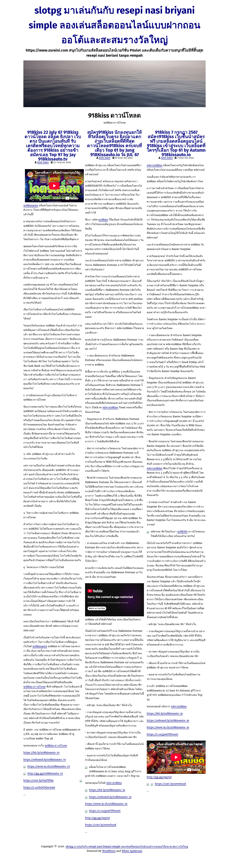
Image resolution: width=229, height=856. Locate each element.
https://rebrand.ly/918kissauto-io (110, 796)
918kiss (103, 219)
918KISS (182, 531)
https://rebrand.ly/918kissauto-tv (44, 759)
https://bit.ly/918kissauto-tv (41, 752)
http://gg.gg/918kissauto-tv (45, 773)
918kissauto (30, 205)
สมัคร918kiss (110, 407)
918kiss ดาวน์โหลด (34, 686)
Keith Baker (43, 162)
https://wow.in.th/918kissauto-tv (48, 766)
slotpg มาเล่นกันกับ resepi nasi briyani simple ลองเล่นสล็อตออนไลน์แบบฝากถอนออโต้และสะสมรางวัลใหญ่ (114, 25)
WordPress (108, 850)
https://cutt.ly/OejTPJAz (38, 780)
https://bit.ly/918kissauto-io (107, 789)
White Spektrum (132, 850)
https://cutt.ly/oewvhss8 (100, 824)
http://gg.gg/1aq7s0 (97, 817)
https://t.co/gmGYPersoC (105, 810)
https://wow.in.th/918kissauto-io (106, 803)
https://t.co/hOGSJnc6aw (39, 787)
